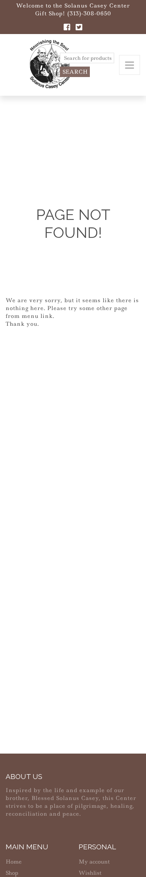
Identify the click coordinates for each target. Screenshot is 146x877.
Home (14, 861)
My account (94, 861)
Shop (12, 873)
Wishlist (90, 873)
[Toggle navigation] (129, 65)
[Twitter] (79, 28)
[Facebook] (67, 28)
